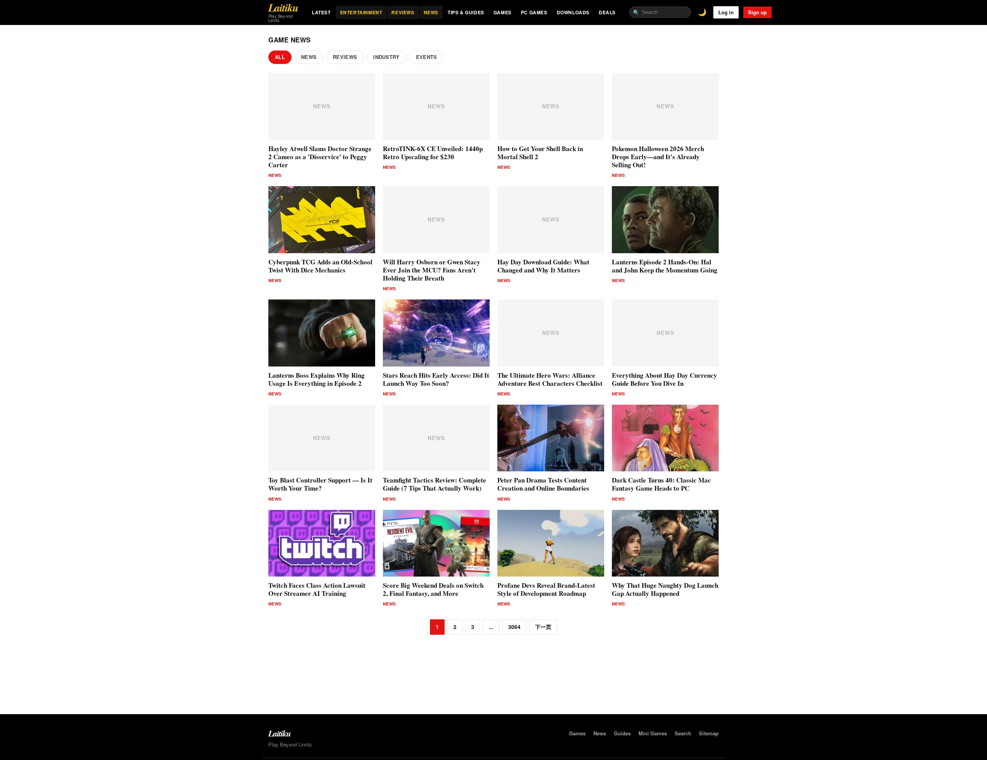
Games (577, 733)
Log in (726, 12)
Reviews (345, 57)
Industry (386, 57)
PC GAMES (534, 12)
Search (683, 733)
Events (426, 57)
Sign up (757, 12)
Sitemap (709, 733)
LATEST (321, 12)
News (309, 57)
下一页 (543, 627)
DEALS (607, 12)
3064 (514, 627)
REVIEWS (402, 12)
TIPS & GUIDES (466, 12)
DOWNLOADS (573, 12)
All (280, 57)
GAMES (503, 12)
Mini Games (652, 733)
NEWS (431, 12)
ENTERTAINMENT (361, 12)
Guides (622, 733)
